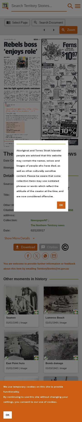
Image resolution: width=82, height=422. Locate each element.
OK (61, 205)
